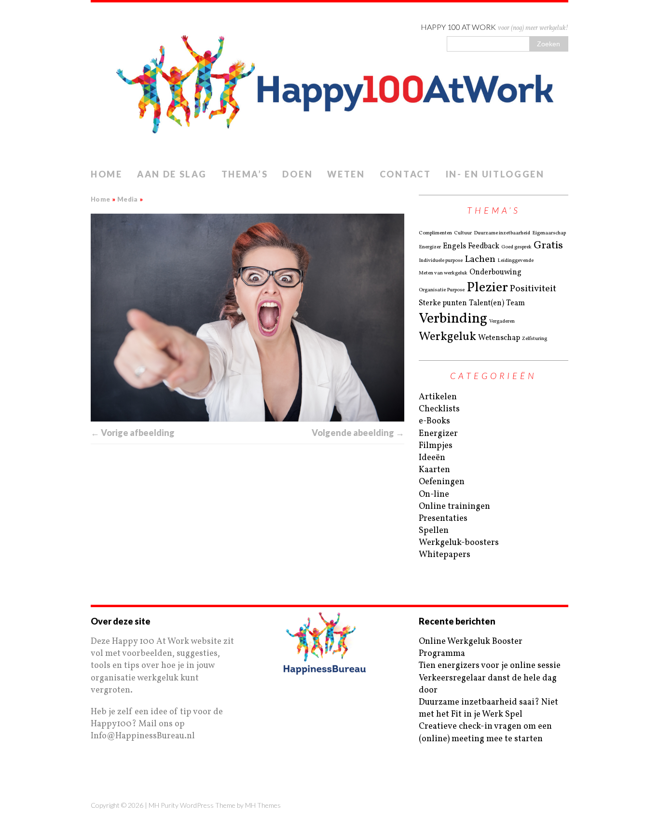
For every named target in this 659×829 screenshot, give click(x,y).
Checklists (439, 409)
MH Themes (263, 805)
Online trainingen (454, 507)
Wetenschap (499, 338)
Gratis (548, 245)
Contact (405, 174)
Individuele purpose (441, 261)
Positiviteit (533, 289)
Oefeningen (442, 482)
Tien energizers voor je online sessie (490, 666)
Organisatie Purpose (442, 290)
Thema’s (244, 174)
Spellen (434, 531)
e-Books (434, 421)
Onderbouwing (495, 272)
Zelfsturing (534, 339)
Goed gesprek (516, 247)
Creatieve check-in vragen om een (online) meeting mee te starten (485, 732)
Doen (297, 174)
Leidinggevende (515, 261)
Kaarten (434, 470)
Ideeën (432, 458)
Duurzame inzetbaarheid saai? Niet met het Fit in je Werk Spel (488, 708)
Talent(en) (486, 303)
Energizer (430, 247)
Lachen (480, 259)
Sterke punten (443, 303)
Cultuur (463, 233)
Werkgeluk (447, 337)
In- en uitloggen (495, 174)
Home (107, 174)
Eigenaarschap (549, 233)
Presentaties (443, 519)
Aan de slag (172, 174)
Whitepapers (444, 555)
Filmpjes (436, 446)
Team (515, 303)
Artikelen (438, 397)
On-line (434, 495)
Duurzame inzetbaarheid (502, 233)
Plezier (487, 287)
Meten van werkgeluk (443, 273)
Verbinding (453, 319)
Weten (346, 174)
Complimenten (435, 233)
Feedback (483, 246)
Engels (454, 246)
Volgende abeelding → (358, 432)
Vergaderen (502, 321)
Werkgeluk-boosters (459, 543)
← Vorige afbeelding (133, 432)
